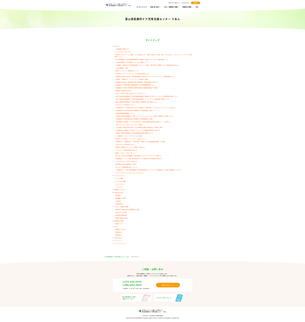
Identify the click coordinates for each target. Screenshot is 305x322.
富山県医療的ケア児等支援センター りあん (117, 256)
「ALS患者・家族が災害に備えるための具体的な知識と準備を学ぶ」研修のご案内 (138, 127)
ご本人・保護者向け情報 (171, 7)
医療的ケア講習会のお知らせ (123, 90)
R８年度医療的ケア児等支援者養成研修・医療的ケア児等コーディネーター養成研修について (142, 59)
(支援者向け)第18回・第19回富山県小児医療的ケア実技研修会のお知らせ (136, 82)
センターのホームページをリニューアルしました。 (130, 172)
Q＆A (115, 226)
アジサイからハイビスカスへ (123, 51)
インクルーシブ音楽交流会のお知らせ (126, 150)
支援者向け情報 (186, 7)
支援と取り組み (154, 7)
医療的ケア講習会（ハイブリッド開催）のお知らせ (130, 147)
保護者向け (118, 235)
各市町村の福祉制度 (121, 215)
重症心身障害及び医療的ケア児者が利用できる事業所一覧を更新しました (136, 102)
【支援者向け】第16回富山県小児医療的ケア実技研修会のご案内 (133, 119)
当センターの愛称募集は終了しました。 (126, 167)
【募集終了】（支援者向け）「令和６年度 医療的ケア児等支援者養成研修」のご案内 (140, 141)
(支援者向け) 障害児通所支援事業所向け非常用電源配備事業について (135, 85)
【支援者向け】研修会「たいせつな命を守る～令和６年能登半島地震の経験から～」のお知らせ (142, 121)
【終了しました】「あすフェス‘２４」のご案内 (128, 124)
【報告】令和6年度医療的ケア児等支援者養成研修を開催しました (134, 133)
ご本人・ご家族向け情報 (121, 206)
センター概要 (119, 178)
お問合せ (195, 3)
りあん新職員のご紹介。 (122, 68)
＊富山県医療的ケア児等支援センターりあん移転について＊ (132, 62)
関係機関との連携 (120, 198)
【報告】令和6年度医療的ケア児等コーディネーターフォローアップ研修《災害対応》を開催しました (144, 116)
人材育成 (118, 201)
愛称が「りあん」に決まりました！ (125, 153)
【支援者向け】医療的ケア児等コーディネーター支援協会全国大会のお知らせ (137, 130)
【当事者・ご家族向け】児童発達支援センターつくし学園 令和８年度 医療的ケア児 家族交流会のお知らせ (147, 65)
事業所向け (118, 232)
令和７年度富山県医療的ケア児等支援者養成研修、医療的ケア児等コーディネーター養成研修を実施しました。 (147, 96)
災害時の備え (119, 204)
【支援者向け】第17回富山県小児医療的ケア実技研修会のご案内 (133, 110)
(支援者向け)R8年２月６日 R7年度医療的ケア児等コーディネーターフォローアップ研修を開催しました (146, 76)
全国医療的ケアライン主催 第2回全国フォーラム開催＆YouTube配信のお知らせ (138, 158)
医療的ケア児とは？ (120, 189)
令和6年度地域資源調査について (124, 113)
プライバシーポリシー (174, 3)
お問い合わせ (118, 238)
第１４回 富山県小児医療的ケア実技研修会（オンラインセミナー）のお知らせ (138, 155)
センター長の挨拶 (120, 181)
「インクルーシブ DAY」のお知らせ (126, 161)
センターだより (119, 184)
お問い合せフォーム (168, 285)
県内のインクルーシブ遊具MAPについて (127, 71)
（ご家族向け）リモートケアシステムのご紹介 (128, 136)
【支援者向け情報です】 (122, 49)
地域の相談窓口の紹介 (121, 218)
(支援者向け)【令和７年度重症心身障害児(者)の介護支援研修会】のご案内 (136, 88)
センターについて (142, 7)
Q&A (197, 7)
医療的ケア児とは (120, 229)
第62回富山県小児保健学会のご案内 (125, 164)
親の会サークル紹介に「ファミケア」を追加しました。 (131, 139)
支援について (119, 223)
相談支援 (118, 195)
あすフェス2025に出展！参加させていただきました (130, 93)
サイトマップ (185, 3)
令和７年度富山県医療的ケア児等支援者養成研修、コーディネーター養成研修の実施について (142, 99)
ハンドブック (119, 187)
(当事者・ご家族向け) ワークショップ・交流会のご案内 (131, 79)
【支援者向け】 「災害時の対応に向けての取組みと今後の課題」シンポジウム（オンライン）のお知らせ (145, 107)
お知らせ (116, 46)
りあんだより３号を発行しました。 (125, 144)
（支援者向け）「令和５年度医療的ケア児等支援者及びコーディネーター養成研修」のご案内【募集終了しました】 (148, 170)
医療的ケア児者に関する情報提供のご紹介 (127, 209)
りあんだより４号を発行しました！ (125, 104)
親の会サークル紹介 (121, 212)
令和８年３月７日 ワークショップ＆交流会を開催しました (132, 73)
